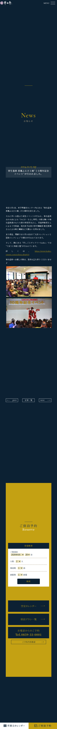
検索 (28, 581)
